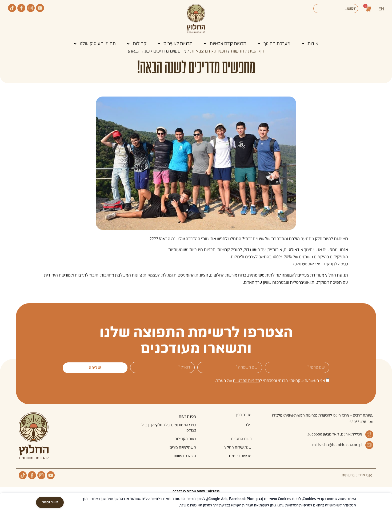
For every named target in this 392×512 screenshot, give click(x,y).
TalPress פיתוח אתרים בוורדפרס (196, 491)
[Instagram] (31, 8)
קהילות (139, 43)
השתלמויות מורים (183, 447)
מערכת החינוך (276, 43)
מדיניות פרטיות (240, 456)
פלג (248, 425)
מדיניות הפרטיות (246, 380)
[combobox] (335, 8)
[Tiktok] (12, 8)
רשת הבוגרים (241, 439)
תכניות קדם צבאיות (228, 43)
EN (381, 9)
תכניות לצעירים (178, 43)
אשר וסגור (50, 502)
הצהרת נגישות (185, 456)
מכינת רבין (243, 415)
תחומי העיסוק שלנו (98, 43)
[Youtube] (40, 8)
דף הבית (256, 51)
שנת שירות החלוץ (237, 447)
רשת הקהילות (185, 439)
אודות (313, 43)
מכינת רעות (187, 416)
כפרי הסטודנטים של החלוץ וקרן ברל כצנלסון (169, 428)
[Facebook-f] (21, 8)
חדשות (237, 51)
